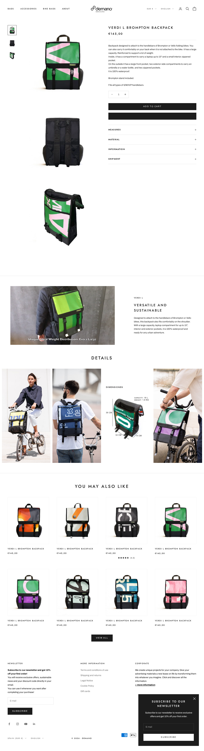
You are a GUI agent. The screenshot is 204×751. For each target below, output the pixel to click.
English (166, 8)
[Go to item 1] (12, 30)
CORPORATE (142, 663)
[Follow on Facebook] (9, 724)
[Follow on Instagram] (17, 724)
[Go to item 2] (12, 43)
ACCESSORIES (28, 8)
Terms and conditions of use (94, 670)
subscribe (168, 737)
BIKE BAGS (49, 8)
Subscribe (20, 711)
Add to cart (152, 106)
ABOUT (66, 8)
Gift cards (85, 691)
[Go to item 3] (12, 55)
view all (102, 638)
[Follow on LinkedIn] (34, 724)
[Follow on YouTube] (25, 724)
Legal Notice (86, 680)
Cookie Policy (87, 686)
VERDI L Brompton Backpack (26, 548)
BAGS (11, 8)
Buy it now (152, 116)
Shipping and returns (90, 675)
